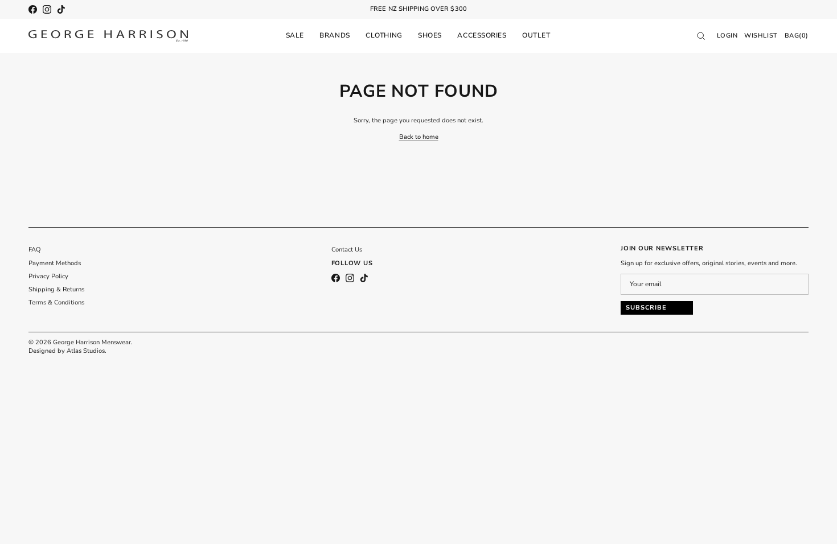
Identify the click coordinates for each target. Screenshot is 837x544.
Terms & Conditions (56, 302)
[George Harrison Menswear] (108, 36)
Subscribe (646, 307)
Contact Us (346, 249)
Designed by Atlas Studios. (67, 351)
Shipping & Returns (56, 289)
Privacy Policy (48, 276)
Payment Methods (54, 263)
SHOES (430, 35)
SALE (295, 35)
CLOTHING (384, 35)
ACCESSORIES (481, 35)
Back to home (418, 137)
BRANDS (334, 35)
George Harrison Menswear (92, 342)
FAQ (34, 249)
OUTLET (536, 35)
